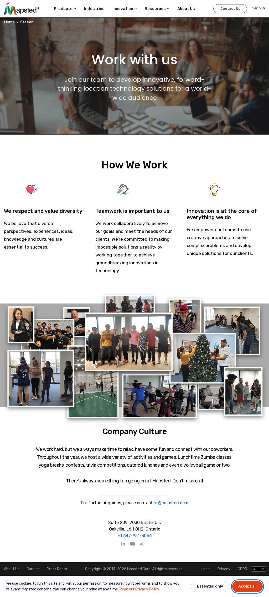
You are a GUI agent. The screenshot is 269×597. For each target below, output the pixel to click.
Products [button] (63, 8)
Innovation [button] (122, 8)
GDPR (242, 569)
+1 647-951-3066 (134, 535)
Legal (205, 569)
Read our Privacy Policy (139, 589)
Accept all (247, 586)
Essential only (210, 586)
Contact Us (230, 9)
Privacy (224, 569)
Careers (33, 569)
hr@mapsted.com (170, 502)
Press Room (57, 569)
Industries (94, 8)
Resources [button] (155, 8)
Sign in (258, 8)
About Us (11, 569)
